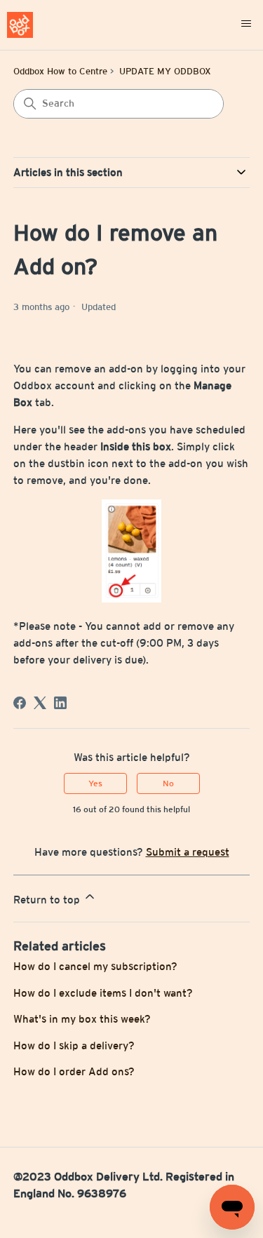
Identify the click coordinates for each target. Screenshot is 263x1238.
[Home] (20, 25)
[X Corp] (40, 703)
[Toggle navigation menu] (246, 25)
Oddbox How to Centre (60, 71)
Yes (95, 783)
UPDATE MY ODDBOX (165, 71)
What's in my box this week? (82, 1019)
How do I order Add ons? (74, 1071)
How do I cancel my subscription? (95, 966)
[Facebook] (19, 703)
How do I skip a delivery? (74, 1045)
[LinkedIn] (60, 703)
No (168, 783)
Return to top (48, 900)
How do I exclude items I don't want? (103, 993)
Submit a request (187, 852)
